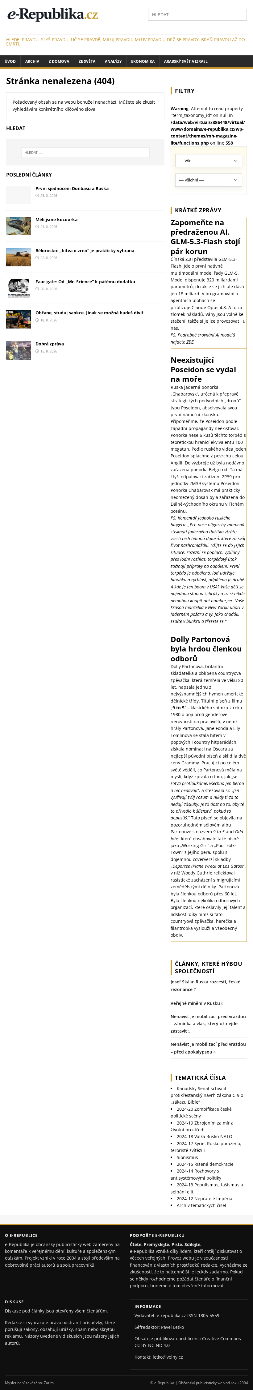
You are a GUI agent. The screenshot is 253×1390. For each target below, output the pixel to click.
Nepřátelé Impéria (204, 1198)
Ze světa (87, 61)
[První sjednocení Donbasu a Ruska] (18, 201)
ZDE (189, 342)
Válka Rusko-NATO (204, 1136)
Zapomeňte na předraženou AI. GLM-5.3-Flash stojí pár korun (205, 236)
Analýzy (113, 61)
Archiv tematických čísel (201, 1205)
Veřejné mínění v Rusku (195, 1003)
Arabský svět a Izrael (186, 61)
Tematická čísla (200, 1077)
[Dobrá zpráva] (18, 356)
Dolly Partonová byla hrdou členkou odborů (206, 648)
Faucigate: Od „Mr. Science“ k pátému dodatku (85, 282)
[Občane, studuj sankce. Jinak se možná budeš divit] (18, 325)
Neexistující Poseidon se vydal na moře (203, 369)
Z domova (59, 61)
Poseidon (190, 408)
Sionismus (187, 1157)
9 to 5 (178, 708)
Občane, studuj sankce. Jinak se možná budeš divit (89, 313)
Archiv (32, 61)
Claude (199, 307)
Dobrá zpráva (49, 344)
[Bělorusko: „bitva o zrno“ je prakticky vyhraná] (18, 263)
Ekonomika (143, 61)
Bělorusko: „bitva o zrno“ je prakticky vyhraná (84, 250)
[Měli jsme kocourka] (18, 232)
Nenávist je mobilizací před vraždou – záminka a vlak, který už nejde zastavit (208, 1024)
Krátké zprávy (198, 210)
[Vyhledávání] (197, 14)
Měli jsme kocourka (56, 219)
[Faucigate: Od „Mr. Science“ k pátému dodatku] (18, 294)
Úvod (10, 61)
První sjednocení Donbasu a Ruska (72, 188)
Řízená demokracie (205, 1164)
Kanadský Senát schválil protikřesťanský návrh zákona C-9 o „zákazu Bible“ (207, 1095)
